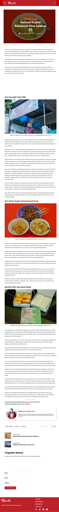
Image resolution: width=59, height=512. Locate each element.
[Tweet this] (54, 426)
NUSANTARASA (28, 19)
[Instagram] (36, 509)
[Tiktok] (40, 509)
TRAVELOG (34, 19)
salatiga (23, 426)
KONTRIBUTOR (39, 504)
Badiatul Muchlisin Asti (28, 33)
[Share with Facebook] (52, 426)
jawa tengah (9, 426)
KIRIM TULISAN (39, 502)
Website (7, 483)
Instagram (28, 402)
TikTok (35, 402)
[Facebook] (43, 509)
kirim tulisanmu (26, 404)
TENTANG (37, 499)
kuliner (17, 426)
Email (6, 478)
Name (6, 473)
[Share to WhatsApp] (55, 426)
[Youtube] (47, 509)
